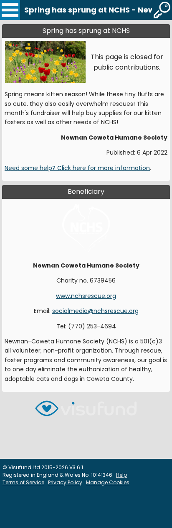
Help (121, 474)
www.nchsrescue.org (86, 296)
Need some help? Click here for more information (77, 168)
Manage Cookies (107, 482)
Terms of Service (23, 482)
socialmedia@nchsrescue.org (95, 311)
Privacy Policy (65, 482)
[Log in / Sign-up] (162, 10)
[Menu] (10, 10)
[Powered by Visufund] (86, 412)
